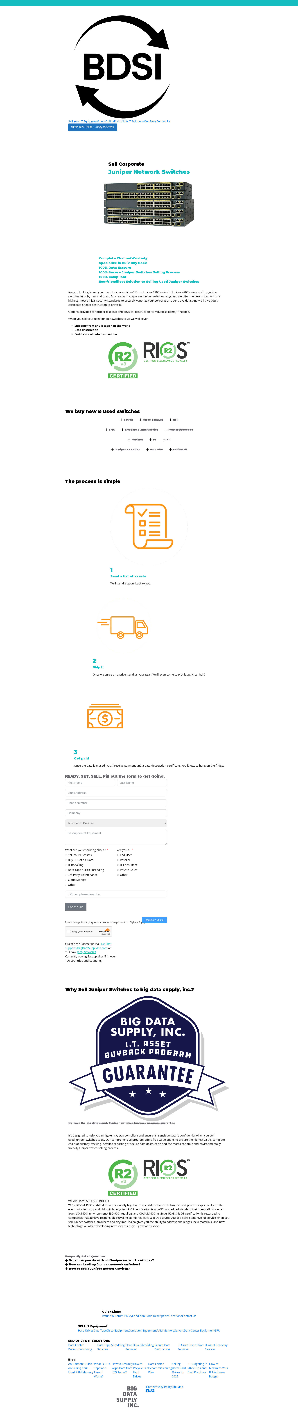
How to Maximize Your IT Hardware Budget (218, 1370)
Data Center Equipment (199, 1330)
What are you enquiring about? (85, 850)
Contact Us (163, 121)
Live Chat (105, 944)
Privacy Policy (163, 1387)
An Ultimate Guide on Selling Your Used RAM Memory (80, 1368)
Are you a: (123, 850)
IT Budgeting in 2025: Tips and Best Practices (197, 1368)
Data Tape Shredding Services (111, 1347)
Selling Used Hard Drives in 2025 (179, 1370)
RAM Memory (165, 1330)
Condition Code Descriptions (150, 1316)
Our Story (150, 121)
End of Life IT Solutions (129, 121)
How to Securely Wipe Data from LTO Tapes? (122, 1368)
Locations (175, 1316)
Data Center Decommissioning (80, 1347)
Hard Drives (85, 1330)
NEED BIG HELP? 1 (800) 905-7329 (92, 127)
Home (150, 1387)
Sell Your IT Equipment (83, 121)
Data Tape (100, 1330)
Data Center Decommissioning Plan (160, 1368)
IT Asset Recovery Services (216, 1347)
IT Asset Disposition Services (190, 1347)
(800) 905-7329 (86, 952)
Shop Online (106, 121)
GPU (217, 1330)
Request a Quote (154, 920)
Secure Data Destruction (162, 1347)
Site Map (177, 1387)
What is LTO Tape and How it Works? (102, 1370)
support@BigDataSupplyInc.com (86, 948)
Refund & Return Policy (117, 1316)
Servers (179, 1330)
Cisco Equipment (118, 1330)
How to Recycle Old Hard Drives (140, 1370)
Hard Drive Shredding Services (140, 1347)
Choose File (75, 907)
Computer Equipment (143, 1330)
